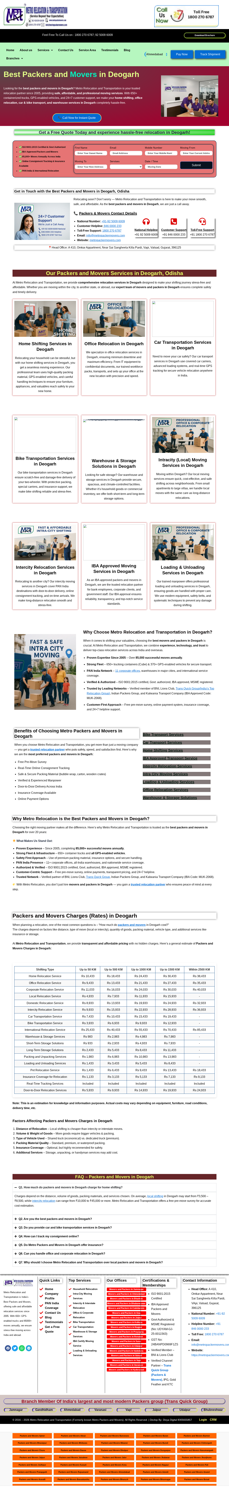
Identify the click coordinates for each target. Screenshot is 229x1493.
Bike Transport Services (163, 735)
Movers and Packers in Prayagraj (126, 1332)
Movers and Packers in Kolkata (126, 1322)
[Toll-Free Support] (202, 221)
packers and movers (132, 924)
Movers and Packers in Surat (126, 1341)
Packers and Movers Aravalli (32, 1479)
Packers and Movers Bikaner (114, 1443)
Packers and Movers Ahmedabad (114, 1472)
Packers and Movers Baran (155, 1436)
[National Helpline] (146, 221)
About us (26, 50)
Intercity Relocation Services (167, 766)
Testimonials (109, 50)
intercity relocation (43, 1200)
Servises (115, 161)
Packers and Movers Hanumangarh (197, 1450)
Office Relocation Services (165, 790)
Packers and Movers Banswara (114, 1436)
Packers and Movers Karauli (73, 1465)
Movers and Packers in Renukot (126, 1336)
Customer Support (173, 229)
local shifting (155, 1196)
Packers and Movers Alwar (73, 1436)
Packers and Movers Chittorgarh (197, 1443)
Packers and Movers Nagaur (156, 1465)
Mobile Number (153, 147)
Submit (196, 165)
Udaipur (184, 1409)
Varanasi (100, 1409)
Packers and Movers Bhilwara (73, 1443)
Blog (127, 50)
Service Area (87, 50)
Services (43, 50)
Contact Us (65, 50)
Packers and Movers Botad (196, 1479)
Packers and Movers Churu (32, 1450)
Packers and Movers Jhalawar (156, 1457)
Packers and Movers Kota (114, 1465)
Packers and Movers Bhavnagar (155, 1479)
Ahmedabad (154, 54)
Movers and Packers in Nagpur (126, 1327)
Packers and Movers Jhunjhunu (197, 1457)
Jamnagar (16, 1409)
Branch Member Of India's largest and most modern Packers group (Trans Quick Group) (114, 1401)
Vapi (128, 1409)
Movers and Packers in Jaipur (126, 1317)
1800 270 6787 (214, 1334)
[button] (45, 50)
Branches (13, 58)
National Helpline (146, 229)
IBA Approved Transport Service (170, 758)
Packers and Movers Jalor (114, 1457)
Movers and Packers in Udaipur (126, 1346)
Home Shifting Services (163, 750)
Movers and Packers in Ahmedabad (126, 1294)
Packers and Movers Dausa (73, 1450)
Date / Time (151, 161)
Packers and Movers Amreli (155, 1472)
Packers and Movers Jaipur (32, 1457)
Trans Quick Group (98, 876)
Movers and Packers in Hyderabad (126, 1369)
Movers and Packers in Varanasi (126, 1365)
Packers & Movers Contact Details (108, 213)
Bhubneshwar (213, 1409)
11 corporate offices (127, 670)
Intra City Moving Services (165, 774)
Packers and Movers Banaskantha (73, 1479)
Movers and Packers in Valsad (126, 1355)
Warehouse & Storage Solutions (170, 798)
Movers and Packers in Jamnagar (126, 1289)
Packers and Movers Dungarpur (155, 1450)
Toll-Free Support (202, 229)
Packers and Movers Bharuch (114, 1479)
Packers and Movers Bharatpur (32, 1443)
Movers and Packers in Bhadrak (126, 1298)
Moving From (187, 147)
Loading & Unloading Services (168, 782)
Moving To (80, 161)
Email (113, 147)
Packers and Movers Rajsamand (73, 1472)
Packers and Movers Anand (197, 1472)
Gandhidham (44, 1409)
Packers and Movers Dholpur (114, 1450)
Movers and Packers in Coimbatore (126, 1308)
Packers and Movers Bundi (155, 1443)
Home (10, 50)
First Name (81, 147)
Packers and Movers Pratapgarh (32, 1472)
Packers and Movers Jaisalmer (73, 1457)
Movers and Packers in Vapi (126, 1360)
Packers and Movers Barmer (197, 1436)
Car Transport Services (162, 742)
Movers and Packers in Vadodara (126, 1351)
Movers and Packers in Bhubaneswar (126, 1303)
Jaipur (156, 1409)
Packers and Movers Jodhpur (32, 1465)
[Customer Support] (173, 221)
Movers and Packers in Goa (126, 1313)
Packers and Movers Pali (197, 1465)
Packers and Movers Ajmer (32, 1436)
